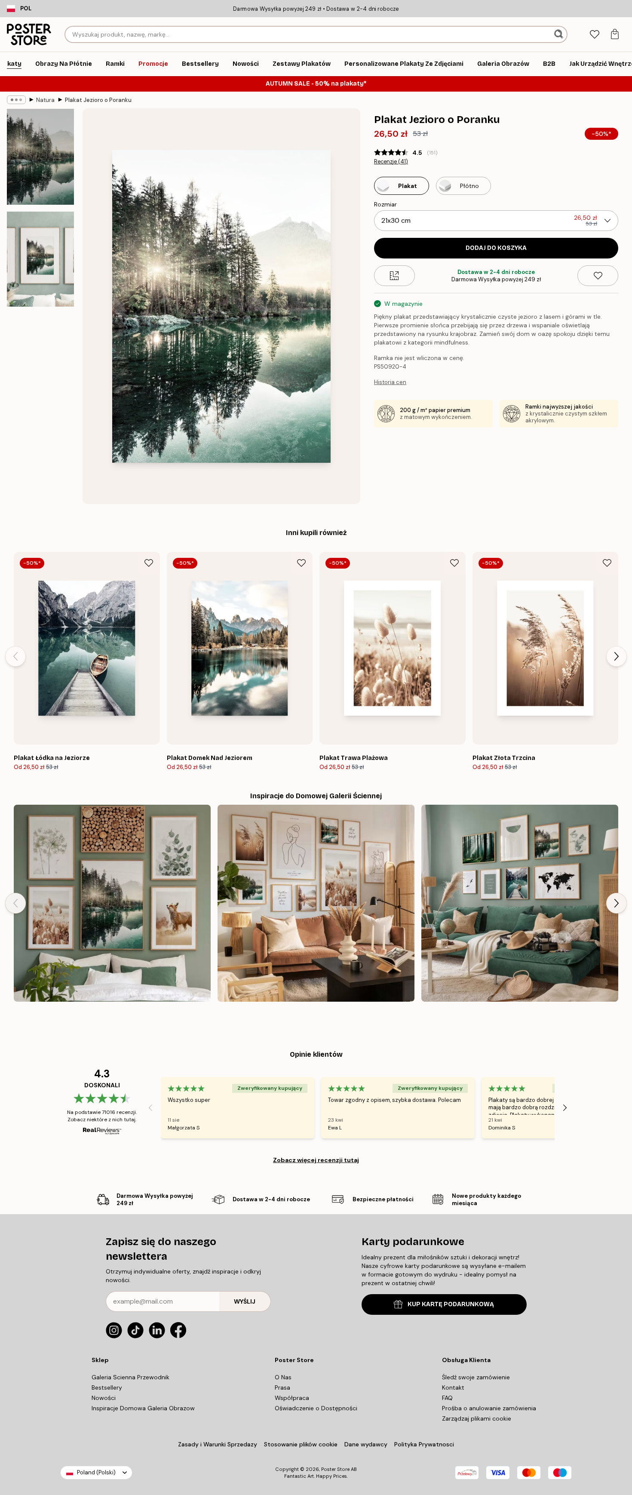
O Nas (283, 1377)
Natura (45, 100)
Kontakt (453, 1387)
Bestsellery (107, 1387)
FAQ (447, 1398)
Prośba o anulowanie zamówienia (489, 1408)
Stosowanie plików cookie (300, 1444)
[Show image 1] (40, 157)
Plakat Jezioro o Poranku (98, 100)
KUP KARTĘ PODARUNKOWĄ (451, 1304)
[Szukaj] (560, 34)
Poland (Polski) (96, 1472)
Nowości (104, 1398)
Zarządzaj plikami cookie (476, 1418)
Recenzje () (391, 161)
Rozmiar (385, 204)
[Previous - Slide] (15, 656)
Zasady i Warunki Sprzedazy (217, 1444)
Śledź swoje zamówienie (476, 1377)
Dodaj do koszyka (496, 248)
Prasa (282, 1387)
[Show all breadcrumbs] (16, 99)
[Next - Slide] (616, 656)
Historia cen (390, 382)
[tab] (594, 35)
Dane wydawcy (365, 1444)
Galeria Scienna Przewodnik (130, 1377)
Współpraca (292, 1398)
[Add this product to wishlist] (597, 275)
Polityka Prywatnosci (424, 1444)
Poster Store (335, 1469)
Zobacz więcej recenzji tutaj (316, 1160)
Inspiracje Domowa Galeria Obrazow (143, 1408)
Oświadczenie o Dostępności (316, 1408)
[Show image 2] (40, 259)
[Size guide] (394, 275)
